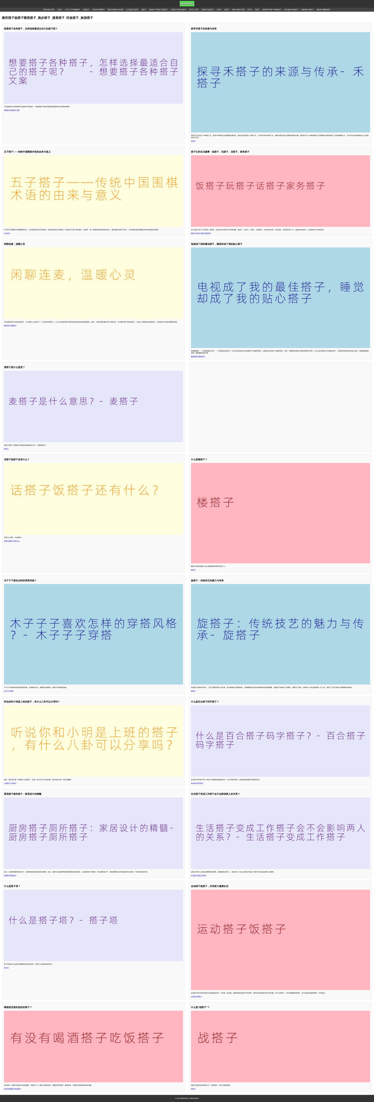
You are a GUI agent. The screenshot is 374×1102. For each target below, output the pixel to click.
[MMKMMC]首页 (49, 9)
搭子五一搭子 (194, 9)
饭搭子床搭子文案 (238, 9)
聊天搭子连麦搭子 (10, 325)
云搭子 (59, 9)
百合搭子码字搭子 (197, 783)
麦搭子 (6, 449)
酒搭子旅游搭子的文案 (115, 9)
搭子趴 (249, 9)
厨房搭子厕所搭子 (10, 875)
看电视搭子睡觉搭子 (198, 356)
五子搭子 (7, 233)
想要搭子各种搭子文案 (12, 110)
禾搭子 (193, 141)
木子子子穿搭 (8, 691)
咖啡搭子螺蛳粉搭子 (324, 9)
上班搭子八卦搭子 (10, 783)
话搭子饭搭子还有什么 (12, 541)
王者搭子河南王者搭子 (178, 9)
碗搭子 (144, 9)
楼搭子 (193, 570)
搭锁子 (226, 9)
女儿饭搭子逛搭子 (132, 9)
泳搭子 (219, 9)
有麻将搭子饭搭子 (307, 9)
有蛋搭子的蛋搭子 (208, 9)
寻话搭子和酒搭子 (98, 9)
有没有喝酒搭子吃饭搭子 (12, 1089)
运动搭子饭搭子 (196, 996)
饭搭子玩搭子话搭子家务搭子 (201, 233)
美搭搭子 (86, 9)
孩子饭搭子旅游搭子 (291, 9)
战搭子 (193, 1089)
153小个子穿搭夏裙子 (72, 9)
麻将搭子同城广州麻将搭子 (272, 9)
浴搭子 (257, 9)
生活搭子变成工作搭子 (199, 875)
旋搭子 (193, 691)
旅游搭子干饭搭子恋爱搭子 (158, 9)
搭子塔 (6, 968)
